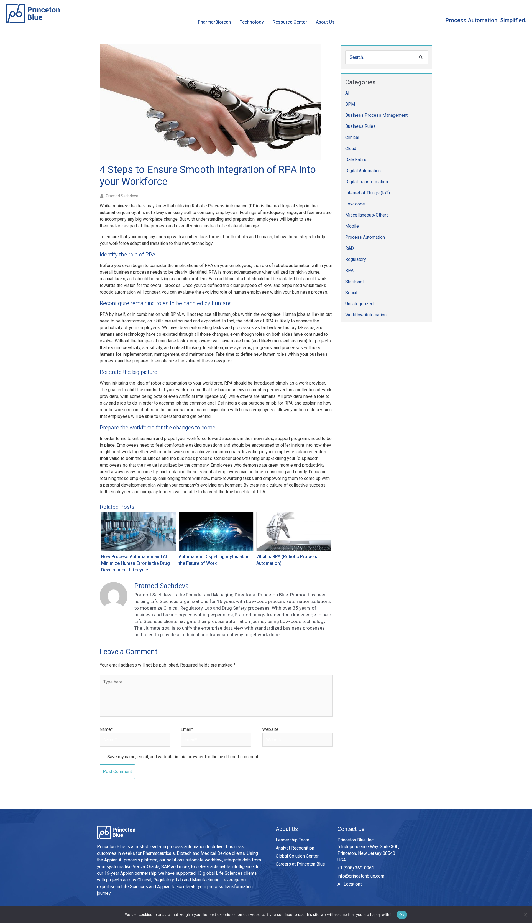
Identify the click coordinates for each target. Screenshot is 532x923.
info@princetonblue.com (360, 876)
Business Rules (360, 126)
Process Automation (365, 237)
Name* (106, 729)
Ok (401, 914)
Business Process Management (376, 115)
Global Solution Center (297, 856)
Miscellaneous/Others (367, 215)
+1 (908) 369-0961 (355, 868)
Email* (187, 729)
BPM (350, 104)
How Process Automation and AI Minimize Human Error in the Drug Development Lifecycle (135, 563)
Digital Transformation (366, 181)
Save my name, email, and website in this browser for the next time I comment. (183, 756)
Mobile (352, 226)
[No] (525, 914)
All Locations (350, 884)
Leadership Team (292, 840)
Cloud (350, 148)
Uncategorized (359, 303)
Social (351, 292)
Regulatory (355, 259)
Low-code (355, 204)
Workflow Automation (366, 314)
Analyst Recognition (295, 848)
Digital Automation (363, 170)
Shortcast (354, 281)
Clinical (352, 137)
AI (347, 93)
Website (270, 729)
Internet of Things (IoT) (367, 192)
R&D (349, 248)
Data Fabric (356, 159)
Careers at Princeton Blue (300, 864)
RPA (349, 270)
